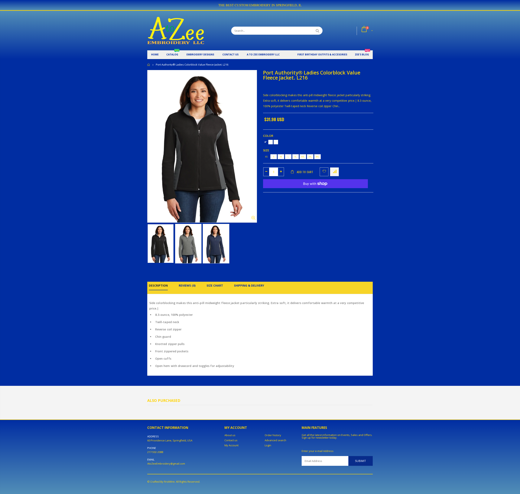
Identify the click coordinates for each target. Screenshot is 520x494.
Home (148, 64)
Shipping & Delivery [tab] (249, 285)
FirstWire (169, 481)
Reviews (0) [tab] (187, 285)
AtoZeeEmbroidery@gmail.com (166, 463)
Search (317, 31)
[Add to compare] (334, 171)
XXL (303, 156)
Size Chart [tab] (215, 285)
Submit (360, 461)
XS (266, 156)
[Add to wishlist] (324, 171)
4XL (317, 156)
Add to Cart (305, 172)
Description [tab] (158, 285)
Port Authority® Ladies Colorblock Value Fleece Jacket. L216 (311, 75)
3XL (310, 156)
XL (295, 156)
